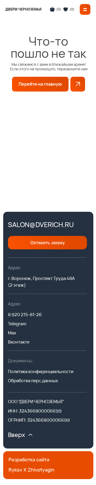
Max (12, 333)
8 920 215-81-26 (25, 315)
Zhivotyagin (41, 469)
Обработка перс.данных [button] (33, 381)
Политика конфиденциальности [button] (40, 371)
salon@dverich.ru (41, 224)
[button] (85, 9)
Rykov (15, 469)
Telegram (17, 324)
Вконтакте (18, 342)
